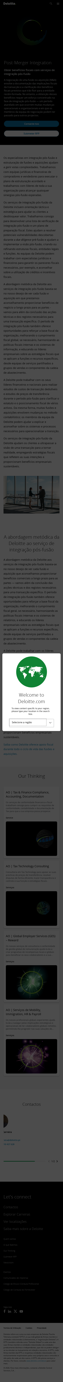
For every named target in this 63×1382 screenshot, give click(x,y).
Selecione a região (22, 722)
